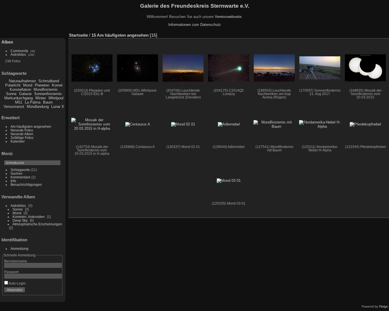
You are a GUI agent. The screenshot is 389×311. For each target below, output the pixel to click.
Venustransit (14, 106)
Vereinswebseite (228, 17)
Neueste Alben (22, 134)
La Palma (32, 102)
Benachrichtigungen (26, 184)
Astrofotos (18, 54)
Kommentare (20, 177)
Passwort (11, 272)
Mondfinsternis (46, 89)
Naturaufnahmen (22, 81)
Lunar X (57, 106)
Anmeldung (19, 248)
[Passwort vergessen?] (56, 291)
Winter (40, 98)
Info (13, 181)
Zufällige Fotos (22, 137)
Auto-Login (17, 283)
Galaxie (25, 94)
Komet (57, 85)
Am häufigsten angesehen (31, 126)
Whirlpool (56, 98)
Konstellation (20, 89)
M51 (18, 102)
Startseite (78, 35)
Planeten (42, 85)
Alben (7, 42)
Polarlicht (13, 85)
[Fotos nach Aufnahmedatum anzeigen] (376, 34)
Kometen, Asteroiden (29, 217)
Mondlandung (38, 106)
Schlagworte (20, 170)
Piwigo (383, 306)
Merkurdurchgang (18, 98)
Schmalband (48, 81)
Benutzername (15, 261)
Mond (27, 85)
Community (19, 51)
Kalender (18, 141)
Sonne (11, 94)
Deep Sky (20, 220)
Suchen (16, 173)
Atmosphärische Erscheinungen (37, 224)
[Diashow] (359, 34)
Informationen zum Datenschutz (194, 24)
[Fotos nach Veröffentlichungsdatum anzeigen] (367, 34)
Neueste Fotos (22, 130)
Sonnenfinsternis (48, 94)
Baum (48, 102)
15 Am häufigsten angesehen (120, 35)
